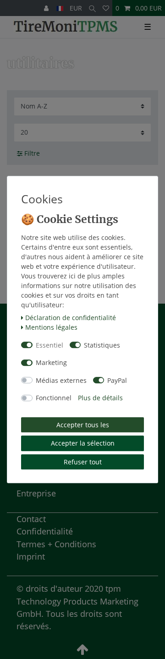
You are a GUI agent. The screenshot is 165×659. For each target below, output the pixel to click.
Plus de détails (100, 397)
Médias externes (61, 380)
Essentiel (49, 345)
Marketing (51, 362)
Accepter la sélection (83, 443)
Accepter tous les (82, 424)
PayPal (117, 380)
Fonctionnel (54, 397)
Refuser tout (83, 461)
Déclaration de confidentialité (70, 317)
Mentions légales (51, 327)
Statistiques (102, 345)
